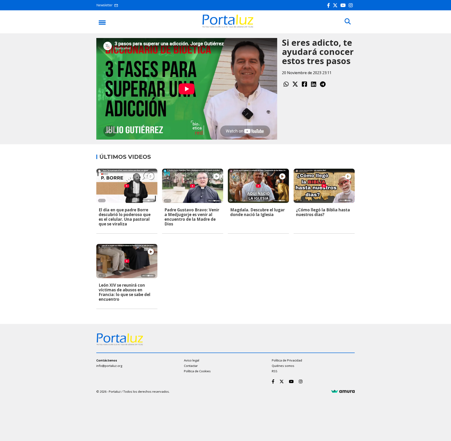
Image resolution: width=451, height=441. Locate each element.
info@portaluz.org (109, 366)
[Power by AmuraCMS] (343, 391)
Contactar (191, 366)
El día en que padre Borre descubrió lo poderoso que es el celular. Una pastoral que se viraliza (125, 217)
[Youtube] (344, 5)
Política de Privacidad (287, 360)
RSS (274, 371)
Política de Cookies (197, 371)
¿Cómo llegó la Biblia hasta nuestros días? (323, 212)
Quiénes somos (283, 366)
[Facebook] (329, 5)
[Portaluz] (228, 26)
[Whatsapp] (286, 84)
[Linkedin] (313, 84)
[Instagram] (352, 5)
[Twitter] (336, 5)
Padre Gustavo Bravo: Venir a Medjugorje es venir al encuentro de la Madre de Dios (191, 217)
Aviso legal (191, 360)
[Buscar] (348, 22)
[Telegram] (323, 84)
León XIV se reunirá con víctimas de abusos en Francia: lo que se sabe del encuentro (124, 292)
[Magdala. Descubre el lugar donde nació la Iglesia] (258, 186)
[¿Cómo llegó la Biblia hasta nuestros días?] (324, 186)
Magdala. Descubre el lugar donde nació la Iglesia (257, 212)
